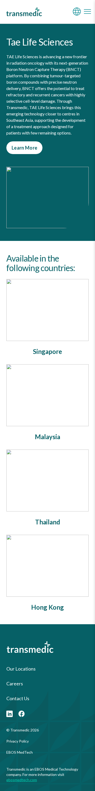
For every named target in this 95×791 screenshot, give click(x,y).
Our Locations (21, 669)
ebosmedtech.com (21, 779)
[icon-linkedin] (9, 714)
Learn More (24, 148)
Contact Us (17, 698)
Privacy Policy (17, 741)
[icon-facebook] (21, 714)
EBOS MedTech (19, 752)
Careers (14, 683)
